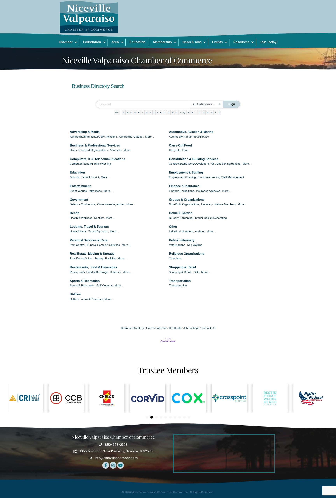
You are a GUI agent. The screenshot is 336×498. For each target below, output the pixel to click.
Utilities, (74, 299)
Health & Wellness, (81, 217)
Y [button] (215, 112)
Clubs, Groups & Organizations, (89, 150)
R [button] (188, 112)
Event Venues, (79, 190)
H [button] (150, 112)
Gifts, (197, 272)
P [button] (180, 112)
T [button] (196, 112)
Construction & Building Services (193, 159)
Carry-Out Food (180, 145)
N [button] (172, 112)
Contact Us (208, 328)
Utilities (75, 294)
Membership (162, 42)
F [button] (142, 112)
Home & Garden (180, 213)
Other (173, 226)
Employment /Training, (183, 177)
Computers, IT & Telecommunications (97, 159)
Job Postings (191, 328)
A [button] (123, 112)
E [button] (139, 112)
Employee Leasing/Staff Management (221, 177)
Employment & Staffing (186, 172)
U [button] (199, 112)
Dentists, (99, 217)
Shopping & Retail (182, 267)
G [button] (146, 112)
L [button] (164, 112)
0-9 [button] (116, 112)
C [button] (131, 112)
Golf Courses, (104, 285)
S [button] (192, 112)
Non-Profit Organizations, (184, 204)
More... (149, 136)
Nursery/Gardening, (181, 217)
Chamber (66, 42)
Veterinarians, (177, 244)
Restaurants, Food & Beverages (93, 267)
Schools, (75, 177)
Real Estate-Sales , (81, 258)
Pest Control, (78, 244)
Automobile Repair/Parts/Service (189, 136)
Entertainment (80, 186)
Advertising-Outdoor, (131, 136)
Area (115, 42)
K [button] (161, 112)
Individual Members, (181, 231)
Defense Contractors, (83, 204)
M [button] (168, 112)
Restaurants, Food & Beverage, (89, 272)
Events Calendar (156, 328)
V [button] (203, 112)
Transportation (180, 281)
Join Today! (268, 42)
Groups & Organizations (187, 199)
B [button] (127, 112)
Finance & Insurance (184, 186)
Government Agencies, (111, 204)
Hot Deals (175, 328)
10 (189, 417)
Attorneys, (116, 150)
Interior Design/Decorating (210, 217)
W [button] (207, 112)
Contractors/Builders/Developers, (189, 163)
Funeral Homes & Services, (104, 244)
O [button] (176, 112)
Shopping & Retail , (180, 272)
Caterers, (115, 272)
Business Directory (132, 328)
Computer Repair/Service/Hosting (90, 163)
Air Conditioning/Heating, (226, 163)
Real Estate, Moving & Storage (92, 253)
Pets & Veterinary (181, 240)
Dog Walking (194, 244)
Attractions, (95, 190)
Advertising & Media (85, 131)
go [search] (233, 104)
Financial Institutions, (182, 190)
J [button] (157, 112)
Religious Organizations (186, 253)
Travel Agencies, (98, 231)
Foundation (92, 42)
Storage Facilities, (105, 258)
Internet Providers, (91, 299)
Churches (175, 258)
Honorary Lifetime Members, (218, 204)
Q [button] (184, 112)
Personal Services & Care (89, 240)
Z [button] (219, 112)
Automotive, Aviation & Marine (191, 131)
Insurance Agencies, (208, 190)
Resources (241, 42)
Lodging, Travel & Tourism (89, 226)
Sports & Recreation (85, 281)
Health (74, 213)
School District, (90, 177)
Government (79, 199)
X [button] (211, 112)
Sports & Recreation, (82, 285)
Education (137, 42)
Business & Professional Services (95, 145)
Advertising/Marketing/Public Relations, (94, 136)
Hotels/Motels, (78, 231)
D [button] (135, 112)
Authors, (200, 231)
